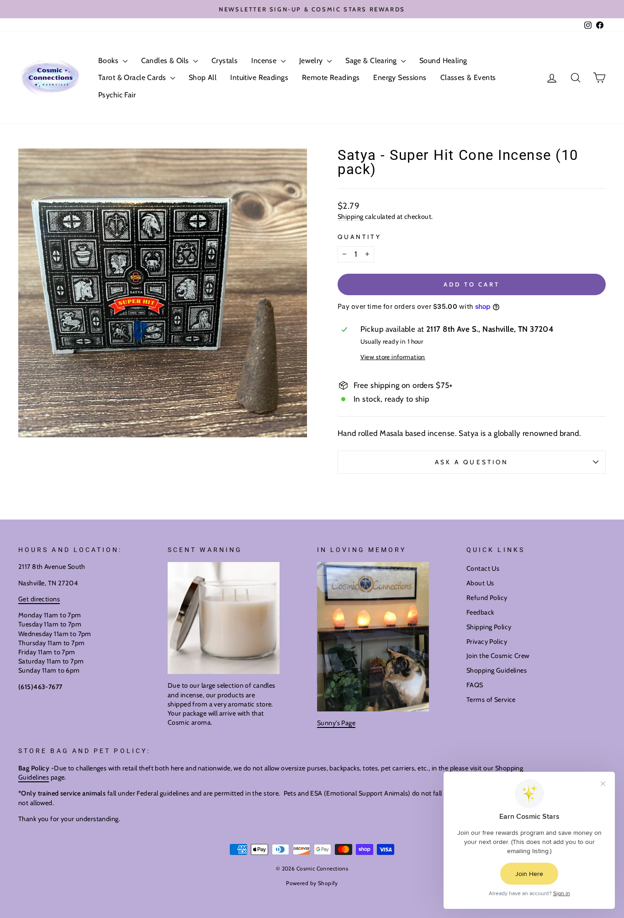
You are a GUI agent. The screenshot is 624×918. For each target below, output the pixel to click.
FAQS (474, 685)
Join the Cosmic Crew (497, 656)
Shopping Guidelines (496, 670)
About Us (480, 583)
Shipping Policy (488, 627)
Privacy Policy (486, 641)
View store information (392, 357)
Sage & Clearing (372, 60)
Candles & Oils (166, 60)
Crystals (225, 60)
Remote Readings (331, 77)
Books (109, 60)
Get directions (39, 599)
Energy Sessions (399, 77)
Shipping (350, 216)
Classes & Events (468, 77)
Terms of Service (491, 699)
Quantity (359, 236)
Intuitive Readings (259, 77)
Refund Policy (487, 598)
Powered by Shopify (312, 883)
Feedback (480, 612)
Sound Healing (443, 60)
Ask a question (471, 462)
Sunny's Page (336, 723)
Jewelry (312, 60)
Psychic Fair (117, 94)
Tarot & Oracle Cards (133, 77)
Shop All (203, 77)
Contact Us (482, 568)
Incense (264, 60)
